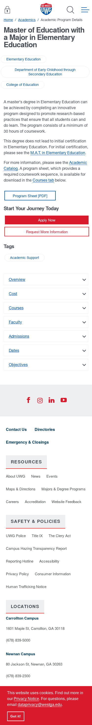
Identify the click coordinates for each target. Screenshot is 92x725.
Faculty (15, 322)
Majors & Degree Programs (63, 488)
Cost (13, 293)
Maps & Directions (21, 488)
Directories (45, 429)
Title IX (37, 535)
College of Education (22, 85)
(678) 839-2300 (18, 675)
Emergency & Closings (27, 442)
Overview (17, 279)
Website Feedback (66, 501)
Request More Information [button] (47, 231)
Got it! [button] (15, 716)
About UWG (15, 476)
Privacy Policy (17, 573)
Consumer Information (53, 573)
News (35, 476)
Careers (12, 501)
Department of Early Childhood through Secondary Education (45, 72)
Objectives (18, 364)
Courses (16, 308)
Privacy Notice (26, 699)
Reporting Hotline (19, 561)
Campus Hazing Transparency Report (36, 548)
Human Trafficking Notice (26, 586)
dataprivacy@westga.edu (40, 704)
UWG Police (16, 535)
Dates (14, 350)
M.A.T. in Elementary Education (57, 152)
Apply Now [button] (46, 219)
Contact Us (16, 429)
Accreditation (35, 501)
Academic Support (24, 258)
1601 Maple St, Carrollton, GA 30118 (35, 628)
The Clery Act (60, 535)
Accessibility (49, 561)
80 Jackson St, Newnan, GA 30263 (34, 664)
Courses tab (43, 180)
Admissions (19, 336)
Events (52, 476)
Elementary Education (23, 59)
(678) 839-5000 (18, 640)
